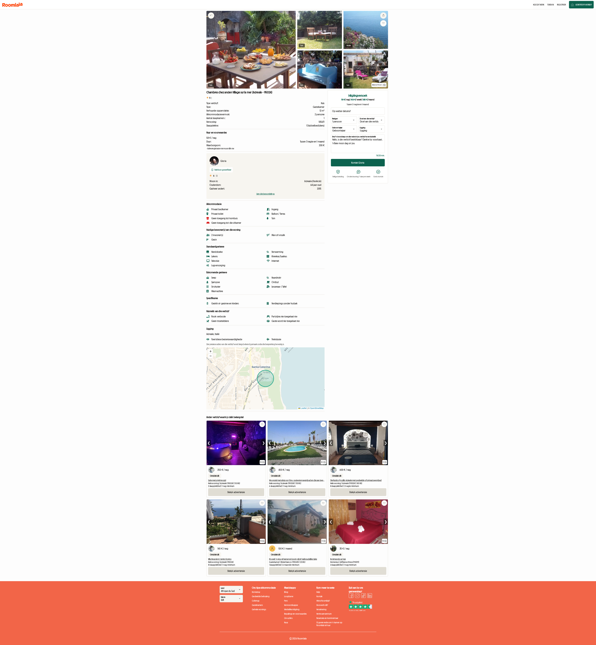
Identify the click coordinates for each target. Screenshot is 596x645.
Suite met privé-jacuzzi (217, 480)
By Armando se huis (338, 559)
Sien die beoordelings (265, 194)
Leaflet (303, 408)
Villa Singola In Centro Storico (219, 559)
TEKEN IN (550, 5)
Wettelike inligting (291, 609)
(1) (217, 176)
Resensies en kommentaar (327, 618)
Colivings (256, 601)
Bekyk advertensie (236, 492)
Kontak (319, 596)
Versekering (321, 609)
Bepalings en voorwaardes (295, 614)
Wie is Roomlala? (323, 601)
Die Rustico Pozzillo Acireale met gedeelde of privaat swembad (356, 480)
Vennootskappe (291, 605)
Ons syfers (288, 618)
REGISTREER (561, 5)
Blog (286, 592)
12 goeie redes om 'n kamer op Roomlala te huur (329, 623)
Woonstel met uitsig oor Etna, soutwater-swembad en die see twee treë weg (300, 480)
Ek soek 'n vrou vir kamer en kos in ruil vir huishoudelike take (293, 559)
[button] (210, 351)
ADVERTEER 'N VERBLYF (584, 5)
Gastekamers (257, 605)
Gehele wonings (259, 609)
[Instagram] (357, 596)
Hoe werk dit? (322, 605)
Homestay (256, 592)
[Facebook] (351, 596)
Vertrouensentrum (324, 614)
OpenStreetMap (317, 408)
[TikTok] (363, 596)
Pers (286, 601)
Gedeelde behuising (260, 596)
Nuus (286, 622)
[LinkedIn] (369, 596)
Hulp (318, 592)
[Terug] (211, 19)
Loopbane (288, 596)
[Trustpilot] (360, 610)
